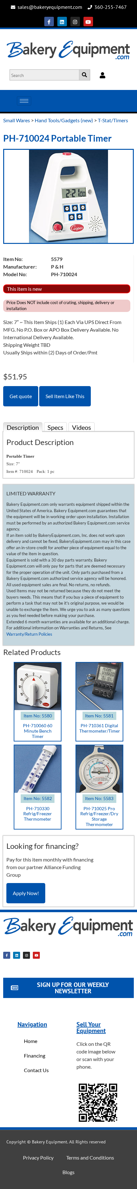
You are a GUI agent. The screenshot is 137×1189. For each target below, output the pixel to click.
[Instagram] (75, 21)
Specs (55, 427)
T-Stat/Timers (113, 120)
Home (30, 1041)
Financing (34, 1055)
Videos (81, 427)
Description (23, 427)
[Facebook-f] (49, 21)
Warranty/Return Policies (29, 634)
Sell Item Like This (65, 396)
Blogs (68, 1172)
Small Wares (16, 120)
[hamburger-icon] (24, 100)
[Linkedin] (62, 21)
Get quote (21, 396)
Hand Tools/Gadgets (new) (64, 120)
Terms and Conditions (90, 1157)
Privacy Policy (38, 1157)
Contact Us (36, 1070)
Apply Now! (26, 893)
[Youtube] (88, 21)
